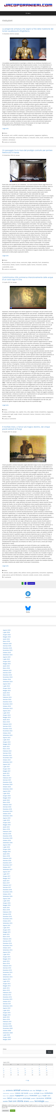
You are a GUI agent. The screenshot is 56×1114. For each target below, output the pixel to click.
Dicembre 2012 (7, 997)
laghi (11, 414)
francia (29, 572)
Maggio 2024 (7, 690)
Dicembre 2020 (7, 782)
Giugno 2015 (6, 930)
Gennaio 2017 (7, 887)
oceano (15, 1098)
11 (10, 1070)
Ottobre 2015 (7, 921)
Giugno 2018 (6, 849)
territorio (47, 414)
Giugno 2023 (7, 715)
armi (11, 135)
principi (25, 137)
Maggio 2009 (7, 1039)
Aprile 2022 (6, 746)
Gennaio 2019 (7, 833)
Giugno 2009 (7, 1037)
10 (3, 1070)
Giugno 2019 (6, 822)
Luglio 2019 (6, 820)
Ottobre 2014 (7, 948)
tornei (51, 137)
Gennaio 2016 (7, 914)
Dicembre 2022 (7, 728)
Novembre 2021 (7, 757)
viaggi (9, 416)
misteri (20, 414)
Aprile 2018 (6, 854)
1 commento (7, 577)
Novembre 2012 (7, 999)
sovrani (36, 575)
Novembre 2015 (7, 918)
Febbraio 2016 (7, 912)
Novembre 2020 (7, 784)
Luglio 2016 (6, 901)
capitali (21, 412)
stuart (41, 137)
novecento (23, 264)
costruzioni (24, 262)
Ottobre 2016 (7, 894)
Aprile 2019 (6, 827)
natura (9, 1098)
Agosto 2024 (6, 684)
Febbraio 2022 (7, 751)
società (45, 264)
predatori (33, 1098)
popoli (29, 264)
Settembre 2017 (7, 869)
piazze (8, 575)
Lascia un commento (10, 142)
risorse (33, 264)
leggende (40, 1095)
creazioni (20, 135)
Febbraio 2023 (7, 724)
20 (25, 1072)
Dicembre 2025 (7, 648)
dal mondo (24, 1093)
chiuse (18, 262)
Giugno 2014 (6, 956)
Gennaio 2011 (7, 1003)
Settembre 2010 (7, 1006)
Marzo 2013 (6, 990)
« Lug (27, 1080)
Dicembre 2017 (7, 863)
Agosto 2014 (6, 952)
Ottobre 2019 (7, 813)
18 (10, 1072)
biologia (38, 1090)
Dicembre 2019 (7, 809)
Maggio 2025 (7, 663)
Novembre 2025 (7, 650)
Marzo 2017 (6, 883)
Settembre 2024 (8, 681)
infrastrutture (6, 264)
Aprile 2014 (6, 961)
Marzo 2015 (6, 936)
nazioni (17, 264)
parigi (3, 575)
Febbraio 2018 (7, 858)
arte (31, 1090)
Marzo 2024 (6, 695)
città (28, 412)
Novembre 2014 (7, 945)
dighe (29, 262)
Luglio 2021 (6, 766)
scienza (48, 1098)
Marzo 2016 (6, 909)
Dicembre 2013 (7, 970)
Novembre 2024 (7, 677)
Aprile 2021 (6, 773)
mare (48, 1095)
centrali (13, 262)
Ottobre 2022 (7, 733)
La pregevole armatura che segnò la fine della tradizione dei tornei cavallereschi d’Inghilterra (27, 30)
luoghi (15, 414)
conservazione (6, 1093)
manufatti (5, 137)
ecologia (36, 1093)
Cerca (4, 1049)
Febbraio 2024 (7, 697)
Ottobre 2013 (7, 974)
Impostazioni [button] (5, 1110)
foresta (4, 1095)
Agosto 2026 (6, 630)
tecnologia (39, 1101)
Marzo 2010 (6, 1019)
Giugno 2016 (6, 903)
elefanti (24, 572)
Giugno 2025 (6, 661)
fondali (36, 412)
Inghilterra (44, 135)
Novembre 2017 (7, 865)
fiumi (39, 262)
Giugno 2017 (6, 876)
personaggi (26, 1098)
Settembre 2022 (7, 735)
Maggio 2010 (6, 1015)
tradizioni (5, 140)
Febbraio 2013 (7, 992)
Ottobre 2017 (7, 867)
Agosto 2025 (6, 657)
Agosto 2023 (6, 710)
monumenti (26, 414)
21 (32, 1072)
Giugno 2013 (6, 983)
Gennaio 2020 (7, 807)
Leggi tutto (5, 128)
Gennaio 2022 (7, 753)
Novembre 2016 (7, 892)
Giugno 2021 (6, 769)
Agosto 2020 (6, 791)
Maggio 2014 (6, 959)
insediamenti (6, 414)
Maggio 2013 (6, 986)
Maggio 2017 (6, 878)
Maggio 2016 (6, 905)
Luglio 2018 (6, 847)
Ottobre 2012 (7, 1001)
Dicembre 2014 (7, 943)
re (28, 137)
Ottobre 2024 (7, 679)
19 (18, 1072)
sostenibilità (5, 267)
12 (18, 1070)
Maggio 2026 (7, 637)
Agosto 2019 (6, 818)
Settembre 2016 (7, 896)
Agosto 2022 (6, 737)
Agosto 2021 (6, 764)
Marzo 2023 (6, 722)
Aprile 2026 (6, 639)
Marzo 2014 (6, 963)
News (5, 133)
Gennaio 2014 (7, 968)
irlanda (13, 264)
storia (37, 137)
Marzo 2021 (6, 775)
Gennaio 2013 (7, 994)
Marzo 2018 (6, 856)
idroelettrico (45, 262)
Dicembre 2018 (7, 836)
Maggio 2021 (6, 771)
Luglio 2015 (6, 927)
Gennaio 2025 (7, 672)
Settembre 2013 (7, 977)
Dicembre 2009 (7, 1026)
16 (46, 1070)
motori (4, 1098)
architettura (7, 262)
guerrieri (31, 135)
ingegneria (38, 135)
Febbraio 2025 (7, 670)
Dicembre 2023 (7, 702)
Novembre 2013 (7, 972)
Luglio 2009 (6, 1035)
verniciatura (11, 140)
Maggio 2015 (6, 932)
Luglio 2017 (6, 874)
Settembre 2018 (7, 842)
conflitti (15, 135)
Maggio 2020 (7, 798)
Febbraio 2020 (7, 804)
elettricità (34, 262)
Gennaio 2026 (7, 646)
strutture (32, 1101)
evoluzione (48, 1093)
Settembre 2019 (7, 816)
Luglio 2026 (6, 632)
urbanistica (46, 575)
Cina (25, 412)
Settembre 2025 (7, 654)
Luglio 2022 (6, 739)
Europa (42, 1093)
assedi (11, 572)
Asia (17, 412)
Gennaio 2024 (7, 699)
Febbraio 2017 (7, 885)
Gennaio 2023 (7, 726)
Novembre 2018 (7, 838)
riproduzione (40, 1098)
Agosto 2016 (6, 898)
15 (39, 1070)
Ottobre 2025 (7, 652)
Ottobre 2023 (7, 706)
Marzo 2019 (6, 829)
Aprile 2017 (6, 880)
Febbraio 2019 (7, 831)
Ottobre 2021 (7, 760)
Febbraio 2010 (7, 1021)
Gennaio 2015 (7, 941)
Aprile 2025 (6, 666)
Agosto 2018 (6, 845)
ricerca (32, 414)
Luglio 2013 (6, 981)
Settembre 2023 (8, 708)
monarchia (19, 137)
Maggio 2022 (7, 744)
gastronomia (35, 572)
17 (3, 1072)
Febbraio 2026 (7, 643)
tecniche (46, 137)
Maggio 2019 (6, 824)
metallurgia (12, 137)
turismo (4, 416)
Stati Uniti (12, 1101)
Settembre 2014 (7, 950)
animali (6, 572)
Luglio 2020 (6, 793)
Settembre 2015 (7, 923)
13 (25, 1070)
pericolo (20, 1098)
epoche (26, 135)
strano (26, 1101)
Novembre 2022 (7, 731)
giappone (12, 1095)
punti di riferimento (16, 575)
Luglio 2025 (6, 659)
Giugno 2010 (6, 1012)
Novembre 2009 (8, 1028)
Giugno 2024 (7, 688)
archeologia (11, 412)
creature (17, 1093)
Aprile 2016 (6, 907)
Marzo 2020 (6, 802)
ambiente (9, 1090)
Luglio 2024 (6, 686)
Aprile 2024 (6, 693)
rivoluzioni (32, 137)
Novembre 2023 (7, 704)
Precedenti (31, 583)
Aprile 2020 (6, 800)
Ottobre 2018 (7, 840)
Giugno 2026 (7, 634)
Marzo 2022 (6, 748)
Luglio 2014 (6, 954)
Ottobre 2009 (7, 1030)
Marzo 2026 (6, 641)
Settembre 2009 (8, 1033)
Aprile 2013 (6, 988)
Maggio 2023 (7, 717)
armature (6, 135)
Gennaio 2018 (7, 860)
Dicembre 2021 (7, 755)
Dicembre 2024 (7, 675)
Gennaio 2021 (7, 780)
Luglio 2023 (6, 713)
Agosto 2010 (6, 1008)
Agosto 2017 (6, 871)
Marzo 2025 (6, 668)
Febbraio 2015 (7, 939)
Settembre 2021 (7, 762)
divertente (31, 1093)
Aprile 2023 (6, 719)
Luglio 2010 (6, 1010)
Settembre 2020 (8, 789)
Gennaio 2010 (7, 1024)
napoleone (50, 572)
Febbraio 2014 (7, 965)
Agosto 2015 (6, 925)
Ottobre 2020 (7, 787)
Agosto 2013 (6, 979)
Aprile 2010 (6, 1017)
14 (32, 1070)
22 (39, 1072)
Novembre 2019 (7, 811)
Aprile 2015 (6, 934)
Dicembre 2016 (7, 889)
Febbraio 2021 (7, 778)
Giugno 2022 (6, 742)
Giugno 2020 (7, 795)
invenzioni (33, 1095)
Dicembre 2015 (7, 916)
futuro (7, 1095)
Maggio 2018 (6, 851)
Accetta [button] (12, 1110)
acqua (5, 412)
